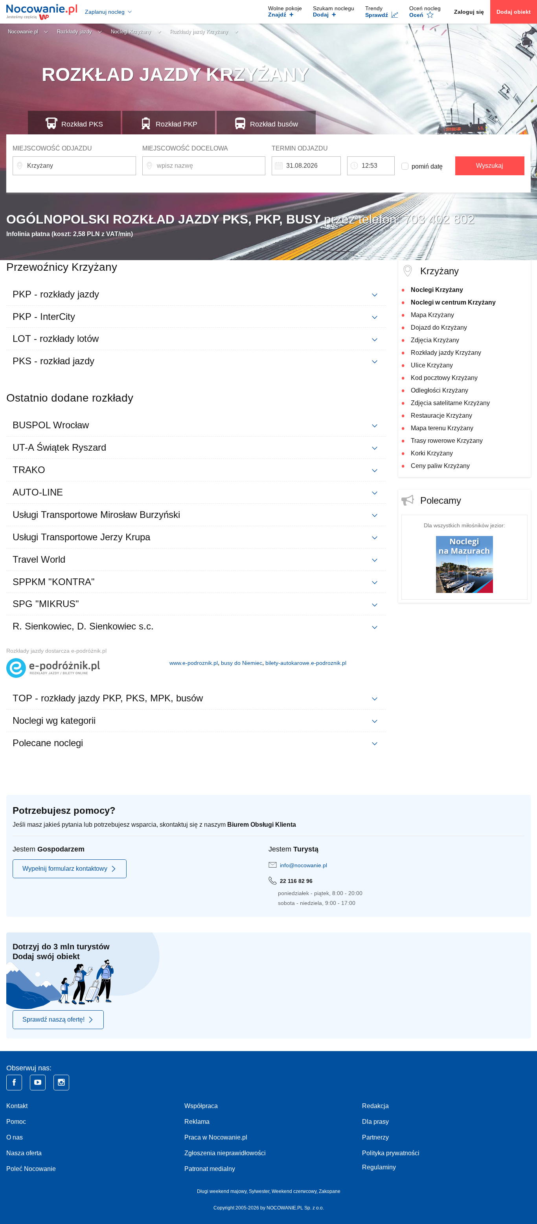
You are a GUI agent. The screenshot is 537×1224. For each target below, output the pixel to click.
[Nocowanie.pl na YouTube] (38, 1082)
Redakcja (375, 1106)
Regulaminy (379, 1167)
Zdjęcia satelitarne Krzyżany (450, 403)
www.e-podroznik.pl (193, 663)
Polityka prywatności (390, 1153)
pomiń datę (427, 166)
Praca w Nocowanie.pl (215, 1137)
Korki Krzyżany (432, 453)
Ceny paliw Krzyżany (440, 465)
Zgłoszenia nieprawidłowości (225, 1153)
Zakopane (329, 1191)
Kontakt (17, 1106)
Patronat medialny (209, 1168)
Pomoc (16, 1121)
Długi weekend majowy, (223, 1191)
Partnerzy (375, 1137)
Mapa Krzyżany (432, 315)
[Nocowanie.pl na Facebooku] (14, 1082)
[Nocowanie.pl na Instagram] (61, 1082)
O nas (14, 1137)
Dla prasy (375, 1121)
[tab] (196, 294)
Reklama (197, 1121)
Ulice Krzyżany (432, 365)
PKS (82, 124)
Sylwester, (260, 1191)
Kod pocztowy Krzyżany (444, 377)
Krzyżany (439, 271)
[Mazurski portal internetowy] (464, 563)
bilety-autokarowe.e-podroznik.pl (305, 663)
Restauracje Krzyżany (441, 415)
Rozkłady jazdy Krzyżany (446, 352)
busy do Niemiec (241, 663)
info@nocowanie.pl (303, 865)
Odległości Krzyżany (439, 390)
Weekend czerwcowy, (295, 1191)
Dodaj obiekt (514, 12)
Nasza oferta (24, 1153)
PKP (176, 124)
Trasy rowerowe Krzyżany (447, 440)
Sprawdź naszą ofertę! (53, 1019)
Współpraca (201, 1106)
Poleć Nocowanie (31, 1168)
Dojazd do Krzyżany (439, 327)
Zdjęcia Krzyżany (435, 340)
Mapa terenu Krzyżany (442, 428)
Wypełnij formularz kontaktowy (64, 868)
